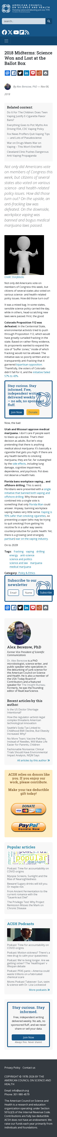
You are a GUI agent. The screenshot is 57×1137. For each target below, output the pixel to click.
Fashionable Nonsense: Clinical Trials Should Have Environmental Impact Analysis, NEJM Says (27, 752)
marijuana (36, 563)
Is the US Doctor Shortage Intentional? (22, 711)
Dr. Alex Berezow (17, 660)
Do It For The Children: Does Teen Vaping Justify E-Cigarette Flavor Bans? (27, 116)
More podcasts (38, 990)
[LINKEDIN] (26, 73)
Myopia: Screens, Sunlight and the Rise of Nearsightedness (27, 877)
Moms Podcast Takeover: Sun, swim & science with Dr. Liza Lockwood (28, 983)
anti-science (27, 555)
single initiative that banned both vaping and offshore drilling (27, 492)
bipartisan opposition (29, 364)
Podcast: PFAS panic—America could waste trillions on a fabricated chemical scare (28, 974)
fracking (19, 551)
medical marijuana (20, 566)
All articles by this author (32, 760)
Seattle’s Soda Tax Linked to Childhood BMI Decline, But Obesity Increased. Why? (28, 731)
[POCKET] (32, 73)
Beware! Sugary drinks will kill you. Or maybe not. (27, 885)
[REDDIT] (39, 73)
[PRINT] (45, 73)
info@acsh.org (20, 1090)
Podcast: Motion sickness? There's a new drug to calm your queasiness (28, 954)
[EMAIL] (7, 73)
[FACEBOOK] (13, 73)
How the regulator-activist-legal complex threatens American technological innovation (26, 720)
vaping (30, 551)
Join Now (16, 412)
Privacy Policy (12, 1067)
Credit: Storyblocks (14, 276)
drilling (40, 551)
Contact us (29, 1067)
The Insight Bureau (33, 685)
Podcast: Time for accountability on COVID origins (28, 870)
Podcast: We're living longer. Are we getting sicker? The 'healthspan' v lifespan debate (28, 963)
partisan (9, 538)
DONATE (28, 806)
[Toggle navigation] (6, 41)
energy (14, 555)
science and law (19, 563)
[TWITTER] (20, 73)
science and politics (21, 559)
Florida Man (36, 504)
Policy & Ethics (26, 573)
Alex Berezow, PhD (27, 86)
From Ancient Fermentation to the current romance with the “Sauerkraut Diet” (27, 894)
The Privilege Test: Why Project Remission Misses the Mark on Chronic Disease (25, 905)
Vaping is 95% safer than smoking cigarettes (28, 514)
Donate (32, 412)
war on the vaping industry (32, 538)
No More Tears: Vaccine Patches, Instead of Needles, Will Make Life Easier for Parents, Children (27, 741)
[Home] (27, 8)
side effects (19, 463)
